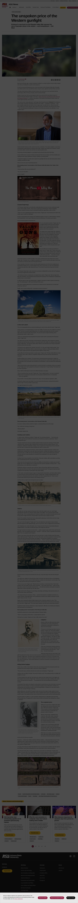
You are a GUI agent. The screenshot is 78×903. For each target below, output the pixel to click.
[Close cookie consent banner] (75, 895)
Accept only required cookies (57, 897)
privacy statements (18, 898)
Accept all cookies (43, 897)
